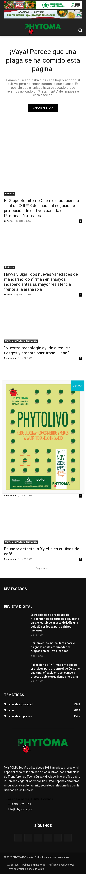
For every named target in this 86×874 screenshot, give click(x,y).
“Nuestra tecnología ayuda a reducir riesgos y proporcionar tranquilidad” (37, 350)
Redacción (10, 358)
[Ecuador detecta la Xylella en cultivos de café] (43, 524)
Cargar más (41, 568)
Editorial (8, 221)
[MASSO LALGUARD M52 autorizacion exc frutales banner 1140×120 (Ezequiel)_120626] (43, 5)
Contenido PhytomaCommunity (21, 341)
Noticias (9, 194)
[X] (58, 837)
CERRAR (77, 385)
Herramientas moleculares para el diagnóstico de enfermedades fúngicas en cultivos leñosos (53, 647)
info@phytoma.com (20, 809)
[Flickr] (28, 837)
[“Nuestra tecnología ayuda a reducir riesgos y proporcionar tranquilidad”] (43, 323)
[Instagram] (38, 837)
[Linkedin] (48, 837)
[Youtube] (67, 837)
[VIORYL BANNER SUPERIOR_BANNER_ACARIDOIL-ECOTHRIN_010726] (43, 14)
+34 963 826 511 (19, 804)
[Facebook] (18, 837)
